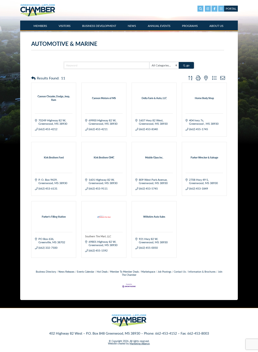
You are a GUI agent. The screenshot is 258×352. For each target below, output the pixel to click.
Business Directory (46, 271)
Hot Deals (102, 271)
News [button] (132, 26)
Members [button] (41, 26)
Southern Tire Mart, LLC (98, 236)
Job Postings (164, 271)
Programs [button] (190, 26)
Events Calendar (85, 271)
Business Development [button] (99, 26)
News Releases (66, 271)
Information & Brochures (202, 271)
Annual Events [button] (159, 26)
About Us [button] (216, 26)
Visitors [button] (65, 26)
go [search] (187, 65)
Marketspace (148, 271)
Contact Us (180, 271)
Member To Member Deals (124, 271)
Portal (231, 8)
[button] (33, 78)
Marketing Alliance (140, 343)
